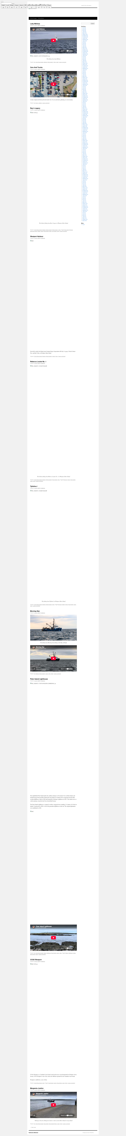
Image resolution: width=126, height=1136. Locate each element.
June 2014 (84, 214)
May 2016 (84, 183)
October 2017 (84, 161)
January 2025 (84, 48)
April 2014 (84, 216)
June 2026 (84, 29)
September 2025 (85, 39)
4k (34, 62)
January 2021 (84, 110)
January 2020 (84, 126)
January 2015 (84, 204)
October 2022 (84, 82)
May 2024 (84, 59)
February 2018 (85, 156)
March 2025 (84, 47)
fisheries (45, 62)
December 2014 (85, 206)
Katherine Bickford (33, 1132)
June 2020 (84, 119)
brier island (66, 229)
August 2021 (84, 101)
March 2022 (84, 92)
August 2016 (84, 179)
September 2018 (85, 147)
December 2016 (85, 174)
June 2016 (84, 182)
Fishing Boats (41, 18)
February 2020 (85, 124)
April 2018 (84, 153)
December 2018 (85, 143)
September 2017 (85, 162)
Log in (83, 224)
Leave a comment (62, 62)
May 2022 (84, 89)
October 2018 (84, 145)
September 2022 (85, 84)
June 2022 (84, 88)
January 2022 (84, 94)
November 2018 (85, 144)
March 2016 (84, 186)
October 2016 (84, 177)
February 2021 (85, 109)
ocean (50, 231)
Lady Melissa (35, 24)
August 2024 (84, 55)
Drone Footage (33, 18)
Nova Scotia (46, 231)
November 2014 (85, 207)
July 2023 (84, 71)
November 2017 (85, 160)
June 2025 (84, 43)
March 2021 (84, 107)
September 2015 (85, 194)
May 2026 (84, 30)
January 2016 (84, 189)
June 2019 (84, 135)
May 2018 (84, 152)
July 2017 (84, 165)
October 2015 (84, 193)
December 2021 (85, 96)
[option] (3, 6)
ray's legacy (54, 231)
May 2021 (84, 105)
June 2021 (84, 103)
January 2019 (84, 141)
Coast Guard (50, 1083)
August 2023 (84, 69)
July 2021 (84, 102)
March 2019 (84, 139)
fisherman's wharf (33, 231)
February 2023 (85, 77)
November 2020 (85, 113)
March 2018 (84, 155)
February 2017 (85, 172)
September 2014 (85, 210)
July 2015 (84, 197)
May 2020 (84, 120)
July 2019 (84, 134)
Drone (37, 103)
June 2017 (84, 166)
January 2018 (84, 157)
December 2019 (85, 127)
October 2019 (84, 130)
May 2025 (84, 44)
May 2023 (84, 73)
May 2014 (84, 215)
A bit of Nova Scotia (39, 62)
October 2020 (84, 114)
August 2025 (84, 40)
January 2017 (84, 173)
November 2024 (85, 51)
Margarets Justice (36, 1088)
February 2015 (85, 203)
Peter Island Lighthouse (39, 679)
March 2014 (84, 218)
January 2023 (84, 78)
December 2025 (85, 35)
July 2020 (84, 118)
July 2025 (84, 42)
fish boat (71, 229)
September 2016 (85, 178)
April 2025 (84, 46)
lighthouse (49, 953)
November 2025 (85, 36)
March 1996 (84, 220)
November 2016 (85, 176)
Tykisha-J (33, 486)
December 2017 (85, 158)
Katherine (43, 25)
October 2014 (84, 208)
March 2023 (84, 76)
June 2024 (84, 57)
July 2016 (84, 181)
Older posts (33, 1127)
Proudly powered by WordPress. (88, 1132)
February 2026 (85, 34)
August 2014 (84, 211)
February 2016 (85, 187)
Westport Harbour (36, 236)
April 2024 (84, 60)
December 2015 (85, 190)
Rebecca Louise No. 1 (38, 361)
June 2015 (84, 198)
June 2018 (84, 151)
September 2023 (85, 68)
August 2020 (84, 117)
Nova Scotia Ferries (53, 1123)
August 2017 (84, 164)
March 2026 (84, 33)
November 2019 (85, 128)
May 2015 (84, 199)
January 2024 (84, 64)
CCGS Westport (36, 959)
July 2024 (84, 56)
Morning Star (35, 611)
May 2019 (84, 136)
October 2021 (84, 98)
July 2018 (84, 149)
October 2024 (84, 52)
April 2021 (84, 106)
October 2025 (84, 38)
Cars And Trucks (36, 67)
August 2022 (84, 85)
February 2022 (85, 93)
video (57, 62)
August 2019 (84, 132)
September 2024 (85, 54)
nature (74, 953)
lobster (39, 231)
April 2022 (84, 90)
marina (42, 231)
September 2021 (85, 99)
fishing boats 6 (49, 229)
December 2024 (85, 50)
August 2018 (84, 148)
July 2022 (84, 86)
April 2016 (84, 185)
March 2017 (84, 170)
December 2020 (85, 111)
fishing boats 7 (50, 62)
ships (55, 62)
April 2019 (84, 138)
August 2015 (84, 195)
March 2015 (84, 202)
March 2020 (84, 123)
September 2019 (85, 131)
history (45, 953)
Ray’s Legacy (35, 108)
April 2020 (84, 122)
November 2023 (85, 65)
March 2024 (84, 61)
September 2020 (85, 115)
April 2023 (84, 75)
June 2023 (84, 72)
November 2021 (85, 97)
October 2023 (84, 67)
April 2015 (84, 200)
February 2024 (85, 63)
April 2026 (84, 31)
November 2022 (85, 81)
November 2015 (85, 191)
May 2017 (84, 168)
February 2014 (85, 219)
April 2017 (84, 169)
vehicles (40, 103)
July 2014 (84, 212)
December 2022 (85, 80)
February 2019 (85, 140)
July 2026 (84, 27)
